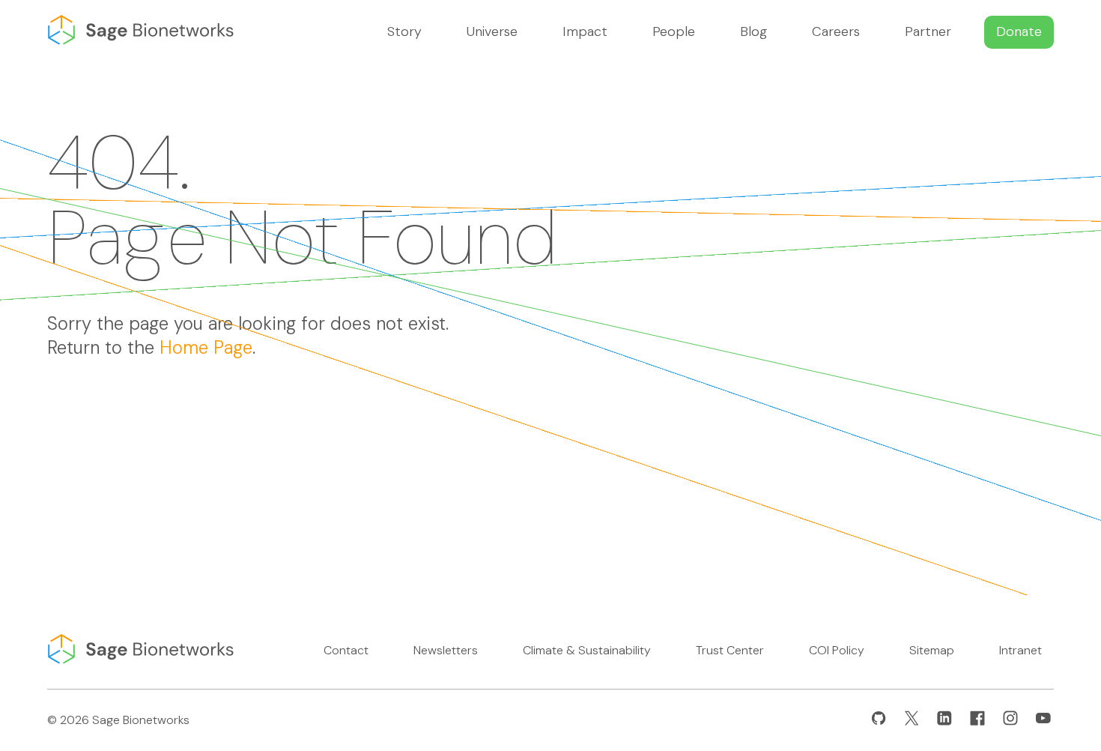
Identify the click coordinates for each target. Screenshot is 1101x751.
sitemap (931, 650)
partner (928, 31)
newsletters (445, 650)
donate (1019, 31)
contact (346, 650)
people (673, 31)
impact (584, 31)
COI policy (836, 650)
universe (492, 31)
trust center (730, 650)
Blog (753, 31)
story (404, 31)
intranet (1020, 650)
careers (836, 31)
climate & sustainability (587, 650)
